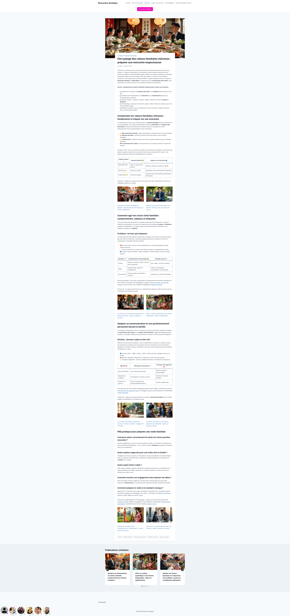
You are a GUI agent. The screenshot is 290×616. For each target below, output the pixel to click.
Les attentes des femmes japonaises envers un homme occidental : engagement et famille (130, 424)
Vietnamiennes (165, 502)
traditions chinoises (153, 537)
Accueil (128, 3)
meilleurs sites (151, 504)
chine (119, 537)
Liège (149, 390)
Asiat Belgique (169, 3)
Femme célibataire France (183, 3)
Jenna (120, 66)
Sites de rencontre (137, 3)
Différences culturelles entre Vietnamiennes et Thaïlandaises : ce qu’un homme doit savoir (130, 528)
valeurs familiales (164, 537)
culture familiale (127, 537)
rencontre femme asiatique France (128, 390)
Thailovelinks (102, 602)
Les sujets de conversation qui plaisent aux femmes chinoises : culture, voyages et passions (130, 315)
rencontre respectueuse (140, 537)
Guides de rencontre (157, 3)
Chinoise (147, 3)
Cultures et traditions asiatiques (127, 55)
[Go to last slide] (107, 569)
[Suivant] (182, 569)
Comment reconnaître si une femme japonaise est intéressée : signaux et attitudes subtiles (157, 424)
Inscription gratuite (145, 9)
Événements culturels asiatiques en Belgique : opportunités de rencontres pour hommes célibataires (130, 207)
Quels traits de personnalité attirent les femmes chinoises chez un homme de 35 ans (158, 207)
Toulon (141, 495)
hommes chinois (123, 502)
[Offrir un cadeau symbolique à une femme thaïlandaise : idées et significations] (159, 302)
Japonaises (120, 504)
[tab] (143, 586)
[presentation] (117, 561)
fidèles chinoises (157, 284)
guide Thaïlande (123, 392)
